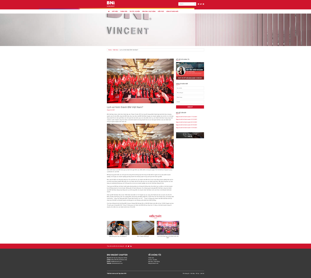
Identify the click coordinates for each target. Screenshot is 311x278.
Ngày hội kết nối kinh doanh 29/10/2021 (186, 125)
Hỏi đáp (192, 273)
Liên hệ (202, 273)
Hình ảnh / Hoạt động (149, 11)
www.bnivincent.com (117, 263)
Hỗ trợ (197, 273)
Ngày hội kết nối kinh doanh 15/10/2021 (186, 127)
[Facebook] (198, 4)
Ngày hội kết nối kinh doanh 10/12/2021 (186, 119)
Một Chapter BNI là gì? (143, 236)
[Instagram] (203, 4)
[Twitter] (201, 4)
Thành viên (151, 258)
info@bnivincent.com (116, 261)
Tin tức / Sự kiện (135, 11)
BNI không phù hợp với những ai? (118, 236)
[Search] (195, 4)
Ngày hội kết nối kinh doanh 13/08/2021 (190, 78)
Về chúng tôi (186, 273)
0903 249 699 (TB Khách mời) (119, 259)
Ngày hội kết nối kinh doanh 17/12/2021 (186, 116)
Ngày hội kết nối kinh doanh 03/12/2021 (186, 122)
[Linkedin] (131, 246)
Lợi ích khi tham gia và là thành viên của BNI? (167, 237)
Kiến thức (161, 11)
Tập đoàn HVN (122, 273)
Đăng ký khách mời (172, 11)
